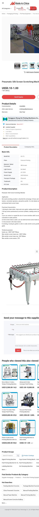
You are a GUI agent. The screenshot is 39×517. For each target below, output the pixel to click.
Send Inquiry (18, 97)
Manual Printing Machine (28, 495)
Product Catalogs (28, 455)
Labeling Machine (7, 466)
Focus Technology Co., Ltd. (24, 509)
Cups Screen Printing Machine (27, 459)
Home (3, 13)
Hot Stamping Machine (26, 466)
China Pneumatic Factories (11, 490)
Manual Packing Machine (30, 490)
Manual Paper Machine (10, 495)
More (3, 503)
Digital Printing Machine (9, 459)
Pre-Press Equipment (25, 13)
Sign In (5, 138)
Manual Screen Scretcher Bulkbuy (13, 499)
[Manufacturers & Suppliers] (19, 3)
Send (18, 350)
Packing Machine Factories (11, 486)
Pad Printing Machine (25, 463)
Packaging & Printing (12, 13)
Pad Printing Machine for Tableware (10, 463)
